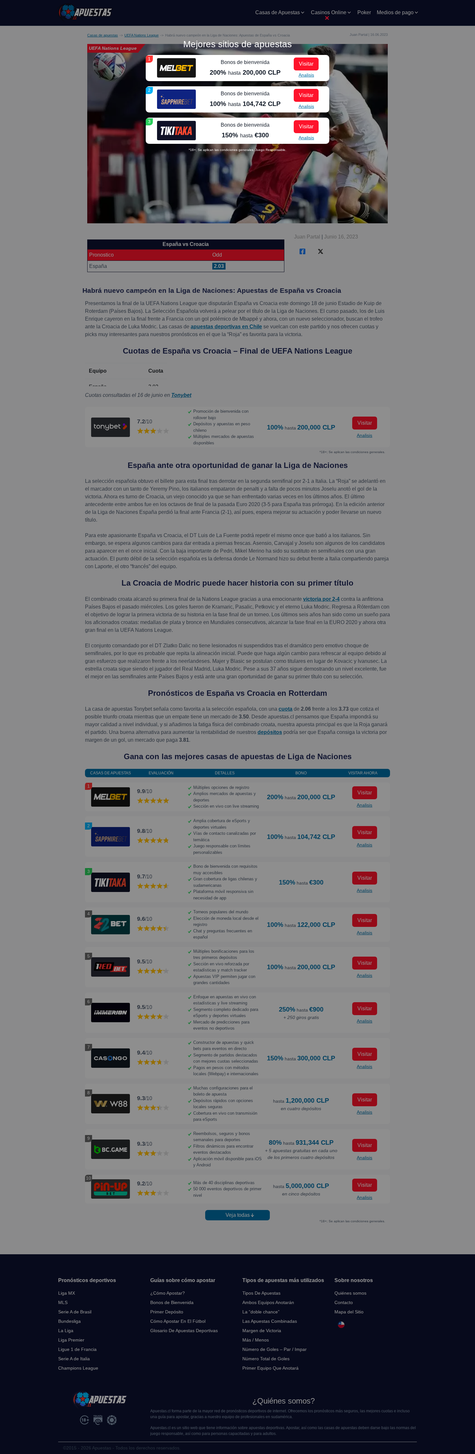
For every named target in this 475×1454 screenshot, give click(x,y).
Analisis (306, 75)
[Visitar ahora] (176, 68)
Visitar (306, 64)
